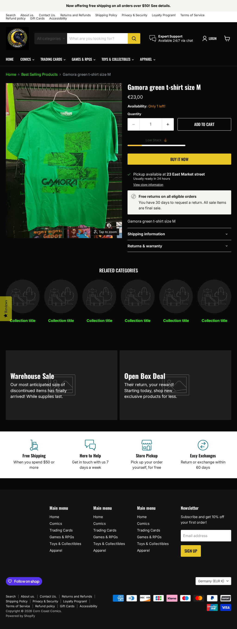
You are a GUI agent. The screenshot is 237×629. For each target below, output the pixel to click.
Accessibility (58, 18)
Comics (26, 59)
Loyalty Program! (164, 15)
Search (11, 15)
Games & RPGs (82, 59)
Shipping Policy (106, 15)
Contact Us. (47, 15)
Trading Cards (52, 59)
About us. (27, 15)
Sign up (190, 551)
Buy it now (179, 159)
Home (9, 59)
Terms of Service (192, 15)
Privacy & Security (134, 15)
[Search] (134, 38)
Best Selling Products (39, 74)
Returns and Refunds (75, 15)
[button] (210, 38)
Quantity (134, 114)
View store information (148, 184)
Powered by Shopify (20, 616)
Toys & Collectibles (116, 59)
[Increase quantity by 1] (168, 124)
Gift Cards (37, 18)
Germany (211, 581)
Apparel (146, 59)
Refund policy (15, 18)
